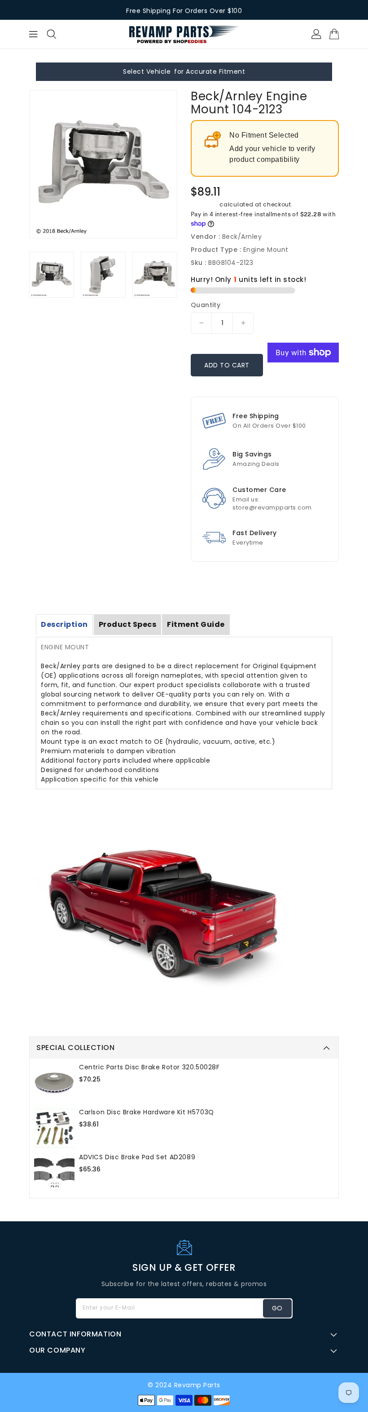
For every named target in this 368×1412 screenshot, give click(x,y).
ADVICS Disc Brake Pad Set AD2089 (137, 1157)
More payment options (303, 378)
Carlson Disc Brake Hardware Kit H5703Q (146, 1112)
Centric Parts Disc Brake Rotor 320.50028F (149, 1067)
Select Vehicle (147, 71)
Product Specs (128, 624)
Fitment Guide (196, 624)
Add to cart (227, 365)
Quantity (205, 305)
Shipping (204, 204)
